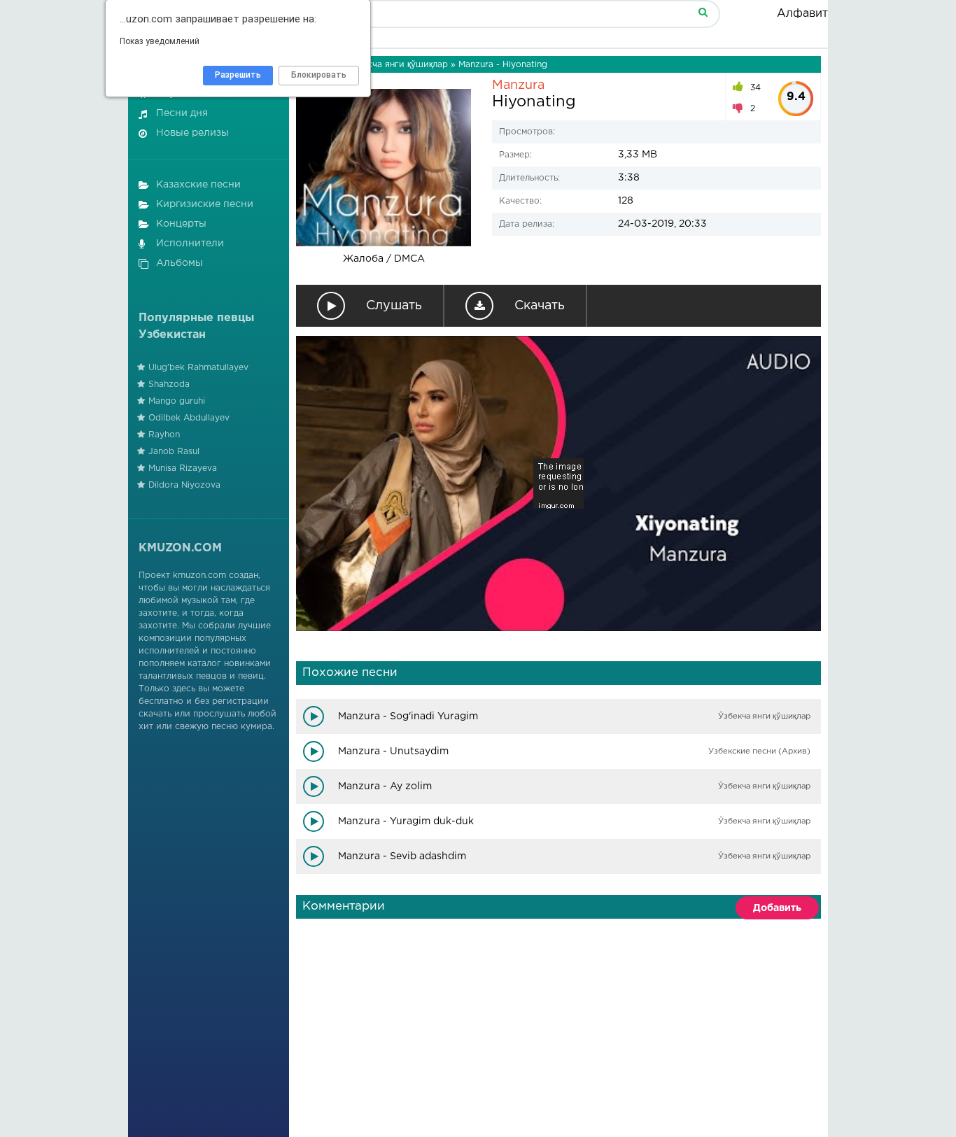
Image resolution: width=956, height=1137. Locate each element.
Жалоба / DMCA (384, 259)
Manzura (518, 85)
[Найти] (702, 11)
